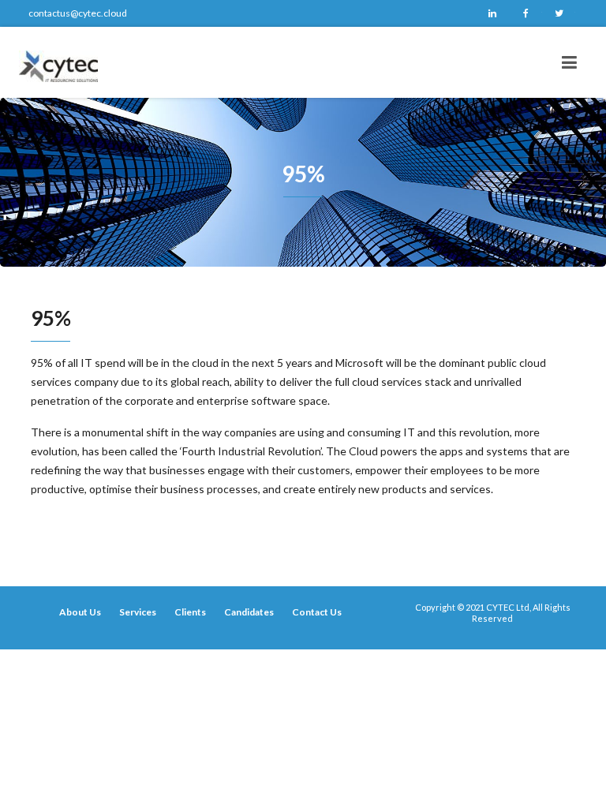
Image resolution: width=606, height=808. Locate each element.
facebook (525, 13)
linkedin (492, 13)
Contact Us (317, 612)
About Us (80, 612)
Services (137, 612)
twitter (558, 13)
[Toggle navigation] (569, 62)
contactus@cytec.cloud (77, 13)
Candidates (249, 612)
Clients (190, 612)
